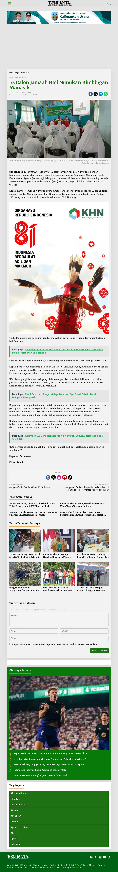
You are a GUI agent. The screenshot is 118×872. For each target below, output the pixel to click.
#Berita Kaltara (18, 793)
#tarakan (15, 799)
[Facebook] (48, 477)
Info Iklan (81, 865)
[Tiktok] (70, 477)
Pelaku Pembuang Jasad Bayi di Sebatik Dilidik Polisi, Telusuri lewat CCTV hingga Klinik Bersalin (32, 505)
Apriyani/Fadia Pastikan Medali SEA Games (29, 486)
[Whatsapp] (106, 94)
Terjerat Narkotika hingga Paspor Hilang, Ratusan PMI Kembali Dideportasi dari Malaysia (91, 589)
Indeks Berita (56, 865)
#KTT (13, 833)
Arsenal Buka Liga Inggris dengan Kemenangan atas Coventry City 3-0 (49, 764)
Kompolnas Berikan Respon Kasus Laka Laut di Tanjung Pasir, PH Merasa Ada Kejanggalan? (87, 487)
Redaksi (70, 865)
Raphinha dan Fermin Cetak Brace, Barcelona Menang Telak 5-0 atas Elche (50, 753)
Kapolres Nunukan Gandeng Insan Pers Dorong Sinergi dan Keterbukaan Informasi (33, 513)
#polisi (14, 838)
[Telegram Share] (101, 94)
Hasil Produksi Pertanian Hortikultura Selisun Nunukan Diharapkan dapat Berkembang (59, 589)
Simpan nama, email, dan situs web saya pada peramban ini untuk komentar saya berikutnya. (56, 644)
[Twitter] (53, 477)
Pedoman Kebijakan (41, 868)
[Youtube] (64, 477)
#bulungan (16, 816)
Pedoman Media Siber (17, 868)
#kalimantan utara (20, 804)
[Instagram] (59, 477)
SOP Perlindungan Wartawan (67, 868)
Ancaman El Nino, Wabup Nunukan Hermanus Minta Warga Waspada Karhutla (82, 504)
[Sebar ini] (90, 94)
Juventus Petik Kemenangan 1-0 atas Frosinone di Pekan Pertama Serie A (50, 759)
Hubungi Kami (96, 865)
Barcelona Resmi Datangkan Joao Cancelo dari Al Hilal (40, 775)
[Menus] (9, 3)
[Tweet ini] (96, 94)
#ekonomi (15, 844)
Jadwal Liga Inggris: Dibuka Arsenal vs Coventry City (40, 770)
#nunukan (15, 810)
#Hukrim (15, 821)
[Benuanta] (60, 3)
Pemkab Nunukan (24, 95)
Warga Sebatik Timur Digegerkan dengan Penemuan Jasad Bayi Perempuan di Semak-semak (82, 513)
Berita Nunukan (17, 77)
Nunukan (13, 95)
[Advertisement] (59, 47)
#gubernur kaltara (19, 827)
